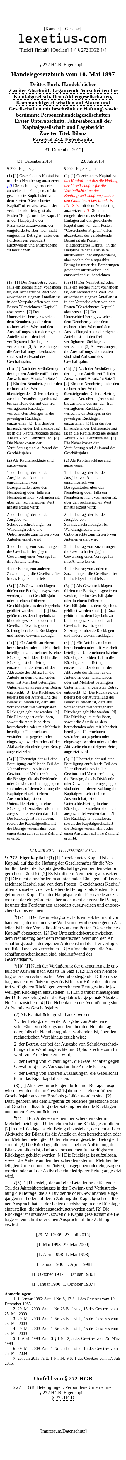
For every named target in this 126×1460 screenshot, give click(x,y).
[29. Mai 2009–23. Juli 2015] (63, 1234)
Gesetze (72, 28)
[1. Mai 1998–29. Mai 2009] (63, 1244)
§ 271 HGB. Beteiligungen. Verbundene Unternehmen (63, 1387)
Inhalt (42, 50)
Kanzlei (52, 28)
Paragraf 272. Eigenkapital (63, 139)
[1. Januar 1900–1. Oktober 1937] (63, 1284)
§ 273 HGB (63, 1397)
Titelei (25, 50)
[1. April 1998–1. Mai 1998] (63, 1254)
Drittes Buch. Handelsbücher (63, 84)
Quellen (59, 50)
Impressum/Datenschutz (63, 1431)
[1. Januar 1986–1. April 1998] (63, 1264)
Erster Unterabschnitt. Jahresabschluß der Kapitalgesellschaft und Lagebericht (63, 124)
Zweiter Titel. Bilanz (63, 133)
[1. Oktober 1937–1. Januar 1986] (63, 1274)
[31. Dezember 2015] (63, 149)
